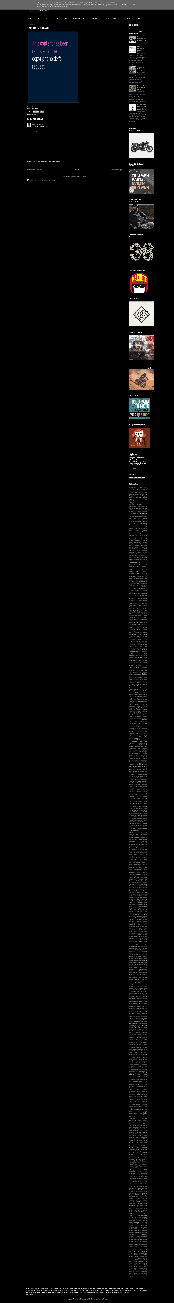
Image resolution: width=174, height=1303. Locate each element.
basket (132, 545)
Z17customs (137, 1271)
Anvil (140, 525)
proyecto (139, 1037)
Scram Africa (142, 1096)
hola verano (143, 796)
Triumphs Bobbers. (140, 68)
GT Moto (132, 774)
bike (130, 559)
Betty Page (138, 555)
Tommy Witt (139, 1200)
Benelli (145, 552)
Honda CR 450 (133, 811)
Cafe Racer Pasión (135, 608)
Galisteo (135, 751)
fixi (130, 731)
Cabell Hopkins (142, 603)
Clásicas (132, 638)
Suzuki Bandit (133, 1154)
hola (138, 796)
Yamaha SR (143, 1253)
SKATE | (48, 18)
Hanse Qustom (133, 781)
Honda (144, 798)
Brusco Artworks (141, 592)
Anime (133, 525)
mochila (131, 953)
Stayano (138, 1137)
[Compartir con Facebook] (41, 112)
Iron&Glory (135, 841)
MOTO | (30, 18)
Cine (145, 634)
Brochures (144, 588)
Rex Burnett (140, 1062)
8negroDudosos (134, 501)
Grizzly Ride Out (138, 773)
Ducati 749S (135, 703)
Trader (34, 124)
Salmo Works (143, 1086)
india (145, 831)
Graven (131, 773)
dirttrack (139, 691)
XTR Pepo (137, 1251)
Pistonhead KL (142, 1029)
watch (145, 1239)
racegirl (131, 1042)
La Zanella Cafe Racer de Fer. (141, 87)
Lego (139, 899)
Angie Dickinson (134, 523)
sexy (130, 1104)
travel (145, 1208)
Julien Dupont (133, 862)
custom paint (143, 667)
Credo (145, 662)
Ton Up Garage (135, 1201)
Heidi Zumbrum (133, 786)
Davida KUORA (139, 679)
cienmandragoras (136, 634)
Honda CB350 (138, 803)
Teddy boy (142, 1171)
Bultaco (140, 600)
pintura (135, 1029)
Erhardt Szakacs (139, 718)
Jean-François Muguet (138, 849)
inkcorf (145, 836)
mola (130, 954)
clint (130, 641)
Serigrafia (144, 1103)
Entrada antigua (117, 170)
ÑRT (137, 1005)
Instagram (137, 837)
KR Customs (143, 882)
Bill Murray (138, 561)
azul (142, 535)
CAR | (39, 18)
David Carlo (136, 677)
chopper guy (133, 631)
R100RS (131, 1041)
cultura (132, 665)
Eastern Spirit (141, 709)
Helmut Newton (142, 788)
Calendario (133, 610)
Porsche (144, 1032)
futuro (140, 750)
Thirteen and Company (138, 1190)
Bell (145, 549)
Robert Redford (133, 1066)
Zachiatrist (144, 1271)
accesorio (135, 508)
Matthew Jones (133, 936)
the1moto (144, 1188)
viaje (136, 1228)
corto (140, 660)
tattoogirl (132, 1170)
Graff (134, 771)
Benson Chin (143, 554)
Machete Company (136, 919)
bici (35, 114)
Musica (139, 983)
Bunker (145, 600)
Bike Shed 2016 (142, 559)
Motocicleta (134, 969)
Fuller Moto (133, 750)
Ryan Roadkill (140, 1084)
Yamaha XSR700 (133, 1264)
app (138, 526)
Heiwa (140, 786)
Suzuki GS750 (133, 1157)
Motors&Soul (132, 979)
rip (141, 1064)
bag (135, 538)
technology (133, 1171)
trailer (142, 1208)
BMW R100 (132, 576)
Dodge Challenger (134, 698)
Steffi (131, 1139)
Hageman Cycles (134, 777)
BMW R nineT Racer (141, 575)
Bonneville (143, 581)
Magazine (133, 924)
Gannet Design (142, 751)
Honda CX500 (142, 812)
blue (142, 571)
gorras (131, 771)
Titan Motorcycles (140, 1196)
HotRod (144, 823)
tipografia (132, 1196)
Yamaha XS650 (142, 1263)
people (131, 1021)
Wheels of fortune (140, 1243)
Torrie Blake (137, 1207)
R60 (136, 1041)
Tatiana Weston (134, 1166)
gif (136, 762)
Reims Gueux (134, 1052)
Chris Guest (140, 631)
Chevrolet (139, 629)
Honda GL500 (142, 815)
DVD (139, 706)
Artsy (139, 528)
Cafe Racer (134, 605)
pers (145, 1021)
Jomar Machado (137, 857)
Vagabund (137, 1222)
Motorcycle (135, 977)
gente (138, 755)
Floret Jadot (143, 731)
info (130, 836)
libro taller (144, 900)
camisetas (139, 615)
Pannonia (144, 1013)
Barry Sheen (132, 543)
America (141, 516)
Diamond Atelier (134, 687)
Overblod (144, 1010)
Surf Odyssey (140, 1151)
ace (140, 508)
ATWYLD (138, 530)
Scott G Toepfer (133, 1096)
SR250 (135, 1134)
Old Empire (139, 1008)
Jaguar (141, 846)
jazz (130, 849)
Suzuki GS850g (142, 1157)
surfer (145, 1151)
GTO (136, 774)
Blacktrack (144, 569)
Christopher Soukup (140, 632)
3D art (135, 492)
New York (140, 991)
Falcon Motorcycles (135, 723)
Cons (145, 653)
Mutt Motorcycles (140, 984)
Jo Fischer (136, 852)
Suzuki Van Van (133, 1159)
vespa (131, 1228)
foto (145, 736)
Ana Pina (138, 518)
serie (140, 1103)
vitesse (131, 1236)
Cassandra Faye (142, 624)
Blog (139, 571)
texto (132, 1175)
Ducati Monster (136, 704)
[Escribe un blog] (36, 112)
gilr (143, 762)
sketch (145, 1115)
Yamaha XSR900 (142, 1264)
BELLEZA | (127, 18)
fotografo (143, 741)
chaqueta (132, 629)
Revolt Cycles (139, 1061)
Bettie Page (132, 555)
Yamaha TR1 (133, 1258)
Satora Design (136, 1092)
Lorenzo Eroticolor (139, 909)
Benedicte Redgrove (136, 552)
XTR (131, 1251)
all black (141, 515)
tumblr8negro (142, 1215)
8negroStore (133, 506)
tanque (131, 1164)
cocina (131, 646)
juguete (135, 861)
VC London (137, 1225)
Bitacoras (134, 563)
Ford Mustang (136, 735)
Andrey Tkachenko (134, 521)
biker (131, 561)
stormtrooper (143, 1142)
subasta (139, 1147)
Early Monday (139, 708)
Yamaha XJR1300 (142, 1259)
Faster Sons (133, 726)
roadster (144, 1064)
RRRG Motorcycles (141, 1079)
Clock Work (144, 641)
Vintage (144, 1234)
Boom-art (136, 585)
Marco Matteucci (136, 928)
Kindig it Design (140, 880)
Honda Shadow (137, 818)
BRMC (139, 588)
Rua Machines (134, 1081)
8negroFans (133, 503)
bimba (145, 561)
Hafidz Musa (143, 776)
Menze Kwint (143, 939)
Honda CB (132, 800)
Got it (135, 4)
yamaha (144, 1251)
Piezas (144, 1025)
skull (131, 1116)
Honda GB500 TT (133, 815)
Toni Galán (140, 1205)
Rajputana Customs (141, 1047)
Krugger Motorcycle (135, 885)
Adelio (145, 509)
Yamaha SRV (143, 1256)
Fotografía (134, 741)
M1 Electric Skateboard (135, 916)
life (136, 903)
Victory (131, 1230)
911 (140, 506)
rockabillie (138, 1068)
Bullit (137, 597)
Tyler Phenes (138, 1217)
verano (145, 1227)
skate (144, 1113)
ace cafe (144, 508)
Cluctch (140, 643)
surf (134, 1151)
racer (136, 1042)
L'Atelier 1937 (143, 887)
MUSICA (138, 18)
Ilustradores (134, 831)
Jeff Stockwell (138, 851)
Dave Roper (132, 676)
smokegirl (133, 1120)
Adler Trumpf (133, 513)
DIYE (143, 694)
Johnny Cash (143, 854)
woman (131, 1248)
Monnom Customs (141, 956)
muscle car (143, 981)
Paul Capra (136, 1016)
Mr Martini (132, 981)
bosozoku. (138, 586)
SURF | (57, 18)
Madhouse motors (136, 921)
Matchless (133, 934)
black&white (143, 566)
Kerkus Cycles (133, 877)
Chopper (144, 629)
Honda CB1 (139, 800)
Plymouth (144, 1030)
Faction (145, 721)
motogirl (137, 971)
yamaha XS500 (133, 1263)
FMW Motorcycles (134, 733)
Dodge (145, 696)
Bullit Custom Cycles (135, 598)
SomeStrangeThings (141, 1123)
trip (135, 1210)
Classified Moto (142, 639)
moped (136, 960)
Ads (138, 513)
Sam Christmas (134, 1087)
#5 (130, 487)
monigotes (132, 956)
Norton (139, 996)
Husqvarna (132, 825)
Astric (132, 530)
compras (144, 651)
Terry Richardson (141, 1173)
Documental (139, 696)
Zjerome (141, 1273)
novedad (131, 1001)
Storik (137, 1142)
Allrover (137, 516)
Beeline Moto (138, 548)
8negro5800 (144, 499)
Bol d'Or (137, 580)
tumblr (133, 1215)
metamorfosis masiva (138, 943)
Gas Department (134, 753)
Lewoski (138, 900)
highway (138, 794)
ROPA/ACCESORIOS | (80, 18)
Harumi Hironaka (142, 782)
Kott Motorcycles (134, 882)
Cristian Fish (133, 664)
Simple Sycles (143, 1111)
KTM (134, 887)
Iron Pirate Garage (141, 839)
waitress (144, 1238)
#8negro (134, 487)
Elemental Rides (137, 714)
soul (130, 1125)
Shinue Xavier (143, 1106)
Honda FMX (143, 813)
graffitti (138, 771)
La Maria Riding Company (137, 889)
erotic (135, 720)
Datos (144, 674)
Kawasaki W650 (135, 872)
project (141, 1036)
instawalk (144, 837)
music (132, 983)
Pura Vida (144, 1037)
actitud (132, 510)
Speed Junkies (137, 1127)
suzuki (145, 1152)
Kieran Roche (139, 879)
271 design (133, 491)
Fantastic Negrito (135, 725)
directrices (144, 689)
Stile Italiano (139, 1140)
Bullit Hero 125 (133, 600)
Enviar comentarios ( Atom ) (79, 176)
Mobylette (144, 951)
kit (146, 880)
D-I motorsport (143, 670)
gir (136, 764)
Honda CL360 (143, 810)
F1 (133, 721)
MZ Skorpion (138, 986)
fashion (144, 725)
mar (146, 926)
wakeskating (132, 1239)
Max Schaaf (138, 938)
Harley (140, 781)
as (142, 528)
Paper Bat (140, 1015)
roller (137, 1071)
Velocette (131, 1227)
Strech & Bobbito (134, 1144)
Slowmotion (135, 1118)
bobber (131, 580)
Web (138, 1241)
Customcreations (135, 669)
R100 (145, 1039)
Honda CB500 (138, 806)
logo (141, 904)
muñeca (137, 981)
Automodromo (143, 533)
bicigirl (144, 557)
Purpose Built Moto (136, 1039)
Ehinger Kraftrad (137, 711)
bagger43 (140, 538)
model (136, 953)
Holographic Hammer (135, 798)
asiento (145, 528)
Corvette (144, 660)
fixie (133, 731)
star (131, 1135)
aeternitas (143, 513)
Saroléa (139, 1089)
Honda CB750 (134, 810)
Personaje (134, 1023)
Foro (141, 736)
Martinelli (140, 933)
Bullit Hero (144, 598)
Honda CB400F (138, 805)
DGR (145, 686)
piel (140, 1025)
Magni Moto (142, 924)
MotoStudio (139, 979)
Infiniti (145, 834)
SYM (142, 1159)
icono (141, 827)
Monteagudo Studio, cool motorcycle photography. (142, 107)
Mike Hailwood (143, 948)
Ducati (140, 701)
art (145, 527)
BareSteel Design (142, 542)
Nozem (145, 1001)
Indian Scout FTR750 (140, 832)
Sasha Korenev (142, 1091)
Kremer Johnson (133, 884)
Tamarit (139, 1161)
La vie (134, 892)
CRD (141, 662)
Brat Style (133, 588)
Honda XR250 (137, 821)
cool (141, 655)
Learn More (126, 4)
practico (144, 1034)
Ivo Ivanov (141, 844)
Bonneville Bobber (134, 583)
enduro (140, 716)
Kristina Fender (142, 884)
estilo (139, 720)
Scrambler (133, 1098)
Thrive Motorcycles (135, 1193)
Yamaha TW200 (142, 1258)
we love (134, 1241)
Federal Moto (142, 726)
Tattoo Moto (143, 1168)
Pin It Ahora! (31, 106)
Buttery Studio (143, 602)
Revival (145, 1057)
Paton (131, 1016)
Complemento (135, 651)
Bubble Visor (133, 595)
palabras (139, 1013)
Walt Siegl (139, 1239)
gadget (144, 750)
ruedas (145, 1081)
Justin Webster (141, 862)
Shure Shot (135, 1111)
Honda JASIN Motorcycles (136, 816)
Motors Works (143, 977)
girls (145, 766)
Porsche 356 (132, 1034)
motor (145, 972)
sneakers (133, 1122)
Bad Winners (143, 537)
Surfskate (140, 1152)
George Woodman (135, 760)
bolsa (145, 580)
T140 (130, 1161)
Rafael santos (139, 1044)
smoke (144, 1118)
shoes (145, 1108)
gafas (131, 751)
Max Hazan (132, 938)
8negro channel (135, 496)
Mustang (132, 984)
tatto (145, 1166)
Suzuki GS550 (142, 1156)
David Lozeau (143, 677)
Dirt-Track (133, 691)
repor (134, 1056)
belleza (132, 550)
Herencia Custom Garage (138, 789)
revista (140, 1057)
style (132, 1147)
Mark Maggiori (139, 931)
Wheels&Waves (134, 1244)
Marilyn (140, 929)
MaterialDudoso (142, 934)
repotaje (138, 1056)
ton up (145, 1200)
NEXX (145, 991)
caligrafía (138, 613)
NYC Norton (132, 1005)
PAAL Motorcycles (136, 1011)
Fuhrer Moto (143, 748)
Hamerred (138, 779)
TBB (145, 1170)
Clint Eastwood (136, 641)
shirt (141, 1108)
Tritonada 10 (136, 1212)
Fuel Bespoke (133, 746)
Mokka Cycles (143, 953)
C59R (131, 603)
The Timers (138, 1188)
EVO (130, 721)
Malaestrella (132, 926)
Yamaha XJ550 (133, 1259)
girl (38, 114)
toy (130, 1208)
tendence (132, 1173)
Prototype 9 (132, 1037)
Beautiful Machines (141, 547)
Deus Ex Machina (136, 686)
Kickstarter (140, 877)
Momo (140, 954)
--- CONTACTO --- (135, 468)
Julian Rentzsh (142, 861)
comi (140, 649)
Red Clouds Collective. (140, 1050)
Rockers (144, 1068)
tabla (134, 1161)
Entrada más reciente (34, 170)
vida (136, 1230)
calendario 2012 (135, 612)
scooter (144, 1094)
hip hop (144, 794)
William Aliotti (134, 1246)
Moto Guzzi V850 (142, 966)
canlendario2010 (136, 617)
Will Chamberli (143, 1244)
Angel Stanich (143, 521)
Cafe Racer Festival (141, 607)
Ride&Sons (137, 1064)
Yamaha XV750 (143, 1268)
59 (142, 492)
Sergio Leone (133, 1103)
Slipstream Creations (140, 1116)
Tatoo (141, 1166)
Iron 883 (132, 839)
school (139, 1094)
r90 (142, 1041)
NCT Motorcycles (139, 988)
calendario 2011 (142, 610)
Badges (131, 538)
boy (145, 587)
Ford (140, 733)
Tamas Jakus (142, 1162)
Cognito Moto (139, 646)
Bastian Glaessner (141, 545)
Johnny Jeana (133, 856)
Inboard (141, 831)
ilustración (142, 829)
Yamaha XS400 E (142, 1261)
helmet (144, 786)
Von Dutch (141, 1236)
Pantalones (132, 1015)
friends (136, 745)
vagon (143, 1222)
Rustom (141, 1083)
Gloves (139, 768)
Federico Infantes (135, 728)
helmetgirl (133, 788)
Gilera (139, 761)
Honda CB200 (138, 801)
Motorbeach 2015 (142, 974)
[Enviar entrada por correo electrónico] (30, 111)
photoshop (133, 1025)
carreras (131, 622)
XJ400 (145, 1249)
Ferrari (135, 730)
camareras (132, 615)
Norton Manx (143, 1000)
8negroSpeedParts (135, 504)
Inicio (77, 170)
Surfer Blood (133, 1152)
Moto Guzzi (139, 964)
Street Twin (144, 1145)
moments (135, 954)
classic (139, 638)
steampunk (144, 1137)
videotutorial (135, 1234)
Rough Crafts (138, 1073)
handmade (144, 779)
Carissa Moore (143, 621)
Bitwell (141, 562)
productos (133, 1036)
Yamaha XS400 (133, 1261)
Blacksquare (135, 569)
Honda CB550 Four (140, 808)
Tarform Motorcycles (140, 1164)
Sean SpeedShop (142, 1098)
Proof (145, 1036)
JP (143, 859)
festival (140, 730)
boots (142, 585)
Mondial (144, 954)
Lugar (145, 914)
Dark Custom (138, 674)
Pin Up (137, 1027)
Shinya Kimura (134, 1108)
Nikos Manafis (133, 993)
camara (144, 613)
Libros (131, 902)
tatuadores (140, 1170)
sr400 (138, 1134)
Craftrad (136, 662)
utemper (131, 1222)
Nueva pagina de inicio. (140, 48)
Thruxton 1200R (134, 1195)
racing (141, 1042)
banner (132, 540)
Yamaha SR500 (134, 1256)
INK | (107, 18)
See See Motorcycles (140, 1101)
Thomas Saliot (133, 1191)
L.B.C (137, 887)
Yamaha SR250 (133, 1254)
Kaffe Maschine (139, 864)
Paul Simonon (133, 1018)
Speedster (144, 1128)
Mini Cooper (143, 949)
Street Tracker (137, 1145)
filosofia (144, 730)
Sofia (139, 1122)
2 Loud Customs (139, 489)
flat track (137, 731)
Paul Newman (143, 1016)
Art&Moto (132, 528)
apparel (142, 526)
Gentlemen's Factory (140, 758)
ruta (134, 1084)
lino (130, 904)
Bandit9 (145, 538)
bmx (145, 578)
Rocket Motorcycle (134, 1069)
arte (136, 528)
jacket (137, 846)
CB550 (145, 626)
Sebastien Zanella (135, 1099)
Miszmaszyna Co (135, 951)
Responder (35, 131)
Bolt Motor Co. (134, 581)
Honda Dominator (134, 813)
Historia (133, 796)
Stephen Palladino (138, 1139)
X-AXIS (141, 1249)
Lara (141, 894)
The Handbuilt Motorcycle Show (138, 1180)
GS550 (145, 773)
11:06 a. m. (40, 124)
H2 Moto (137, 776)
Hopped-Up (135, 823)
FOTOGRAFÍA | (96, 18)
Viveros (136, 1236)
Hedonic (144, 784)
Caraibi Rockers (134, 619)
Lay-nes (135, 895)
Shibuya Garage (134, 1106)
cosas (131, 662)
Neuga (142, 989)
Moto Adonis (132, 962)
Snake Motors (142, 1120)
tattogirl (132, 1168)
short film (144, 1109)
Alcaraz (135, 515)
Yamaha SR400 (142, 1255)
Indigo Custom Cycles (136, 834)
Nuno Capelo (133, 1003)
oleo (137, 1010)
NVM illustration (142, 1003)
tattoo (137, 1168)
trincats (131, 1210)
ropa (131, 1073)
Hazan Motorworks (135, 784)
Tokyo (140, 1198)
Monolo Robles (134, 958)
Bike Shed (135, 559)
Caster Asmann (134, 626)
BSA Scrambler (142, 593)
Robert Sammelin (142, 1066)
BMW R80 (140, 578)
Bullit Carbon (143, 597)
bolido (142, 580)
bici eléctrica (138, 557)
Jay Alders (144, 847)
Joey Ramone (143, 852)
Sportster (142, 1132)
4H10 (138, 492)
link (145, 902)
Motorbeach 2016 (134, 976)
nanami (145, 986)
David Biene (140, 676)
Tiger (145, 1195)
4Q (141, 492)
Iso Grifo (142, 842)
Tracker (137, 1208)
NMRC (139, 993)
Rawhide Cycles (139, 1049)
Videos (144, 1232)
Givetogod (132, 768)
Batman (132, 547)
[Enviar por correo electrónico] (34, 112)
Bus (137, 602)
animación (143, 523)
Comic (144, 649)
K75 (134, 864)
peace (139, 1020)
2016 (145, 489)
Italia (137, 844)
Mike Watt (137, 949)
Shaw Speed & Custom (139, 1104)
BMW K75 (132, 575)
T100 (145, 1159)
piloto (131, 1027)
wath (130, 1241)
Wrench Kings (139, 1248)
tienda (142, 1195)
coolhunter (139, 657)
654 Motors (142, 494)
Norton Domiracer (134, 1000)
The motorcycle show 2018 (137, 1181)
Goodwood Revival (141, 769)
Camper (145, 615)
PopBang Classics (135, 1032)
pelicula (144, 1020)
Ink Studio (139, 836)
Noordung (132, 996)
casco (135, 624)
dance (141, 672)
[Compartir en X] (38, 112)
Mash (145, 933)
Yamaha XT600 (142, 1266)
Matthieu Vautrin (142, 936)
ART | (67, 18)
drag (135, 699)
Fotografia (134, 739)
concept (136, 653)
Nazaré (131, 988)
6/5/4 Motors (135, 494)
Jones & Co (138, 859)
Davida (131, 679)
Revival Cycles (133, 1059)
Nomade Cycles (141, 995)
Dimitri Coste (137, 689)
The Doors (141, 1176)
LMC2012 (134, 904)
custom (137, 667)
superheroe (132, 1149)
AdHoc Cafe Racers (135, 511)
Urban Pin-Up (142, 1220)
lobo (138, 904)
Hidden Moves (140, 793)
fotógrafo (133, 743)
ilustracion (133, 829)
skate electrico (133, 1115)
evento (144, 720)
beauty (131, 549)
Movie (145, 979)
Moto (144, 960)
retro (134, 1057)
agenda (131, 515)
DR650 (131, 699)
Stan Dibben (143, 1134)
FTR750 (141, 744)
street (141, 1144)
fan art (144, 723)
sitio (141, 1113)
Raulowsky (132, 1049)
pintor (131, 1029)
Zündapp (131, 1276)
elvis (135, 716)
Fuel (145, 745)
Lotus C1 (139, 913)
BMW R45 (139, 576)
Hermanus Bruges (136, 791)
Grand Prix (144, 771)
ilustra (145, 827)
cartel (136, 622)
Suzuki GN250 (142, 1154)
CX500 (137, 670)
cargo (137, 621)
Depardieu (139, 684)
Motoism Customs (138, 972)
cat (141, 626)
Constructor (134, 655)
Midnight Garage (134, 948)
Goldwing (144, 768)
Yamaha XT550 (133, 1266)
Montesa (131, 960)
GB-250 (132, 755)
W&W (139, 1238)
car (145, 617)
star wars (138, 1135)
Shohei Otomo (133, 1109)
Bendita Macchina (141, 550)
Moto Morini (134, 967)
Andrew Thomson (141, 520)
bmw (138, 573)
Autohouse (134, 533)
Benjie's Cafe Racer (134, 554)
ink (134, 836)
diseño (144, 691)
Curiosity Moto (141, 665)
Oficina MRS (141, 1006)
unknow (139, 1218)
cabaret (135, 603)
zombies (139, 1274)
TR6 (133, 1208)
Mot (140, 960)
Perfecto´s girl (139, 1021)
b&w (145, 535)
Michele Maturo (135, 944)
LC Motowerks (141, 895)
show (130, 1111)
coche (145, 644)
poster (139, 1034)
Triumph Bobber (141, 1213)
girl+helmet (133, 766)
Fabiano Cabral (138, 721)
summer (144, 1147)
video (138, 1232)
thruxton (144, 1193)
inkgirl (131, 837)
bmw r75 (132, 578)
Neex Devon (136, 989)
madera (145, 919)
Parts (145, 1015)
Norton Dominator (142, 998)
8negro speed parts (138, 498)
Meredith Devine (142, 941)
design (144, 684)
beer (143, 548)
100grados (141, 487)
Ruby (141, 1081)
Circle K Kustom (136, 636)
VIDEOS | (116, 18)
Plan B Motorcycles (135, 1030)
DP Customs (143, 698)
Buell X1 (139, 595)
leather (140, 897)
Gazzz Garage (143, 753)
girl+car (144, 764)
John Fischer (134, 854)
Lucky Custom (139, 914)
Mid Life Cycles (142, 946)
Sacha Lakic (135, 1086)
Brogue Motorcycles (136, 590)
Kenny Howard (143, 876)
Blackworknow (133, 571)
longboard (133, 908)
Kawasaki (138, 869)
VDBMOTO (144, 1225)
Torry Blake (144, 1207)
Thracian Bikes (142, 1191)
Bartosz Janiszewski (141, 543)
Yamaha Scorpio (134, 1253)
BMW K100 (143, 573)
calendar (144, 608)
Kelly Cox (136, 876)
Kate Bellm (139, 867)
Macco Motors (141, 918)
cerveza (132, 627)
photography (143, 1023)
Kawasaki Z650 (137, 874)
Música (145, 983)
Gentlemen (144, 755)
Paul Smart (140, 1018)
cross (139, 664)
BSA (136, 593)
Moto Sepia (143, 967)
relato (141, 1052)
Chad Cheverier (141, 627)
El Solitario (138, 713)
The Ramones (140, 1186)
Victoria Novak (142, 1228)
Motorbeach (133, 974)
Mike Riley (132, 949)
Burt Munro (132, 602)
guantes (140, 774)
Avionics (137, 535)
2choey (140, 491)
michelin (144, 944)
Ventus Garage (138, 1227)
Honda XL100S (138, 820)
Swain (139, 1159)
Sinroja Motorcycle (134, 1113)
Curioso (131, 667)
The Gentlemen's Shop (140, 1178)
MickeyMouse (133, 946)
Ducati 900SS (143, 703)
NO (142, 993)
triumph (132, 1213)
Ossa (140, 1010)
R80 (139, 1041)
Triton (138, 1210)
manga (138, 926)
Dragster (140, 699)
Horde (139, 823)
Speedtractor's (134, 1130)
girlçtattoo (140, 766)
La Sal (138, 890)
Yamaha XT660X (134, 1268)
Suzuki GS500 (133, 1156)
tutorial (131, 1217)
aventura (132, 535)
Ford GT (144, 733)
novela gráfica (138, 1001)
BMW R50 (144, 576)
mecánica (137, 939)
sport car (136, 1132)
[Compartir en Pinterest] (43, 112)
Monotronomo (143, 958)
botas (142, 587)
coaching (140, 644)
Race (145, 1041)
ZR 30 (144, 1274)
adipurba (144, 511)
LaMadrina (140, 892)
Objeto (140, 1005)
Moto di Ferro (140, 962)
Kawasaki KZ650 (141, 871)
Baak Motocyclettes (134, 537)
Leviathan (132, 901)
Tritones (144, 1212)
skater (140, 1115)
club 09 (133, 643)
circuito (145, 636)
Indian (131, 832)
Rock (131, 1068)
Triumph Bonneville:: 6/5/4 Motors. (141, 38)
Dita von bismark (137, 694)
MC (143, 938)
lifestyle (141, 902)
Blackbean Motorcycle (138, 568)
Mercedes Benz (133, 941)
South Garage (137, 1125)
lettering (144, 899)
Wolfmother (143, 1246)
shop (139, 1109)
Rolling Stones (143, 1071)
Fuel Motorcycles (134, 748)
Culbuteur (144, 664)
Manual (142, 926)
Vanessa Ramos (137, 1223)
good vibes (132, 769)
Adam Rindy (139, 509)
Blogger (105, 1299)
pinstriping (144, 1027)
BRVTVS (131, 593)
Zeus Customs (134, 1273)
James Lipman (136, 847)
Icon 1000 (135, 827)
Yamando (132, 1269)
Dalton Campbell (134, 672)
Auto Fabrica (142, 532)
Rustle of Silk (133, 1083)
